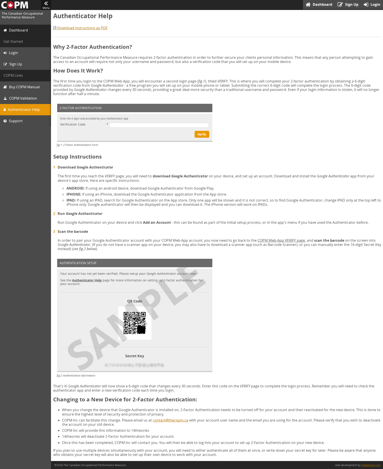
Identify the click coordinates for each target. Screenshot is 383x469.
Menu (46, 8)
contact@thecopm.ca (170, 420)
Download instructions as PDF (82, 28)
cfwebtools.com (371, 465)
